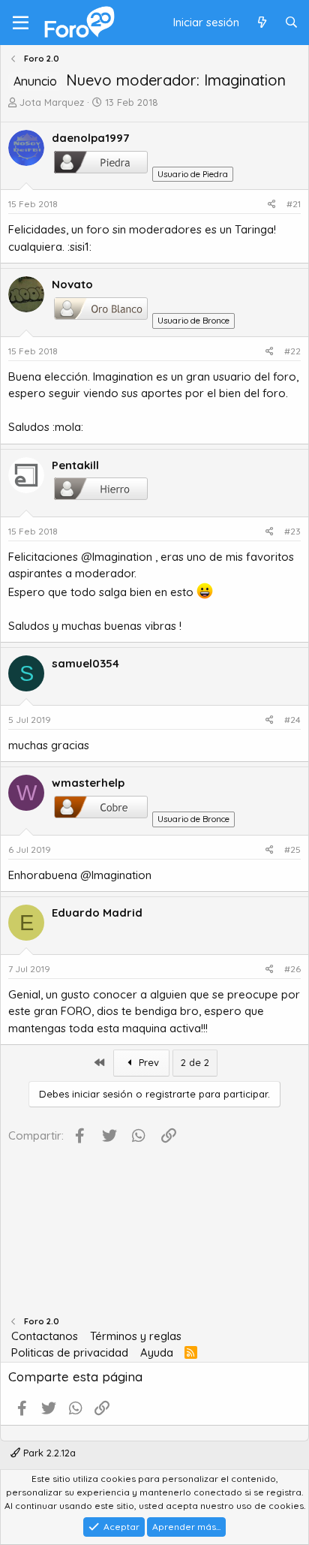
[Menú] (20, 22)
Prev (147, 1062)
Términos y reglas (136, 1336)
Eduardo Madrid (97, 912)
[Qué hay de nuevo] (261, 23)
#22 (292, 351)
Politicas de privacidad (69, 1352)
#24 (292, 719)
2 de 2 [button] (195, 1062)
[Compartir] (271, 204)
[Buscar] (291, 23)
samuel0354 (85, 663)
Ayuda (156, 1352)
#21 (293, 203)
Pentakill (75, 465)
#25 (292, 849)
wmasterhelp (88, 783)
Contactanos (44, 1336)
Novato (72, 284)
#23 (292, 531)
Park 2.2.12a (48, 1453)
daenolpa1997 (90, 138)
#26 (292, 968)
